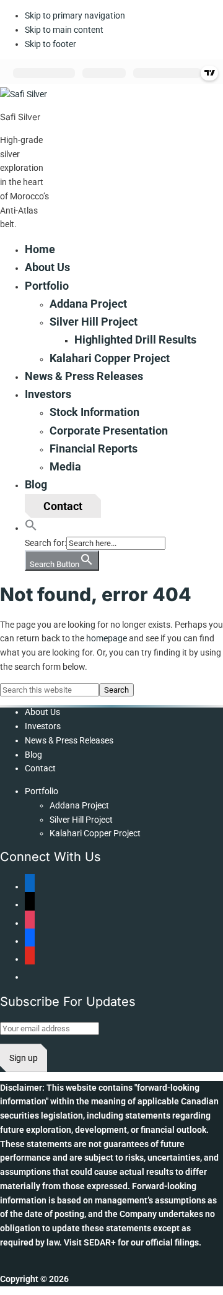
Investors (43, 726)
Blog (33, 755)
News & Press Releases (69, 740)
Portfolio (41, 791)
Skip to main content (64, 30)
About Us (42, 712)
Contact (40, 768)
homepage (106, 638)
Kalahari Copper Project (95, 833)
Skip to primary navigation (75, 15)
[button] (31, 527)
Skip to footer (50, 44)
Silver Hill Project (81, 820)
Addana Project (79, 805)
